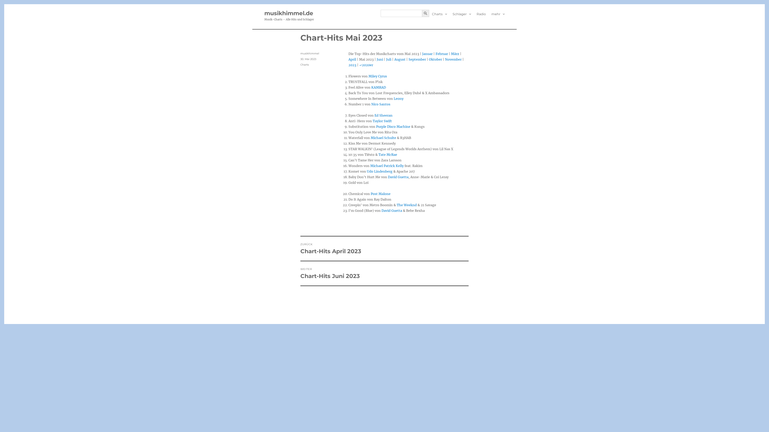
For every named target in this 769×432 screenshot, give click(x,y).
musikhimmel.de (288, 13)
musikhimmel (309, 53)
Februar (442, 54)
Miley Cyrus (377, 76)
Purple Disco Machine (393, 127)
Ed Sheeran (383, 115)
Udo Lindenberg (380, 171)
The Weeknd (407, 205)
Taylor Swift (382, 121)
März (455, 54)
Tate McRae (387, 155)
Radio (481, 14)
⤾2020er (366, 65)
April (352, 59)
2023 (352, 65)
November (453, 59)
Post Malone (381, 194)
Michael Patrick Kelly (387, 166)
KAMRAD (378, 87)
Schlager (460, 14)
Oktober (435, 59)
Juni (380, 59)
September (417, 59)
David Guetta (398, 177)
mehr (495, 14)
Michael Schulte (383, 138)
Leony (399, 99)
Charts (437, 14)
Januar (427, 54)
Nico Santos (380, 104)
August (400, 59)
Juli (388, 59)
